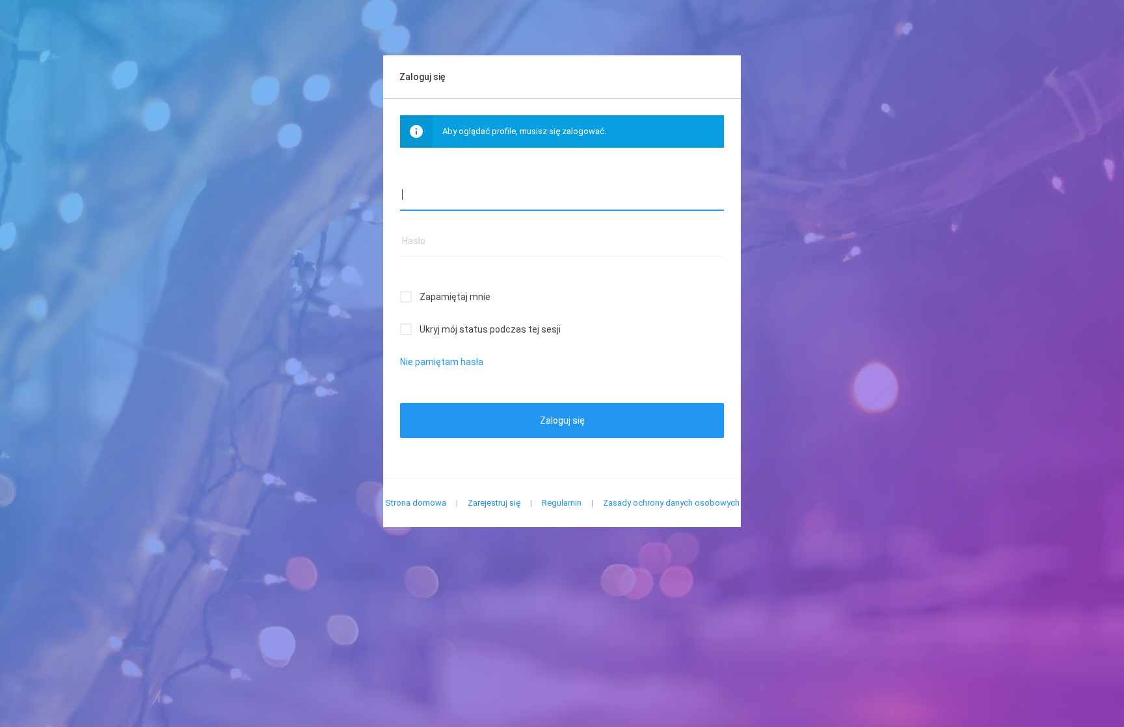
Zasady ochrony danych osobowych (671, 503)
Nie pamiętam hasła (441, 362)
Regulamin (562, 503)
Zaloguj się (562, 420)
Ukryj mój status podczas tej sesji (490, 329)
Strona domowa (415, 503)
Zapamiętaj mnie (455, 297)
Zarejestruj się (494, 503)
